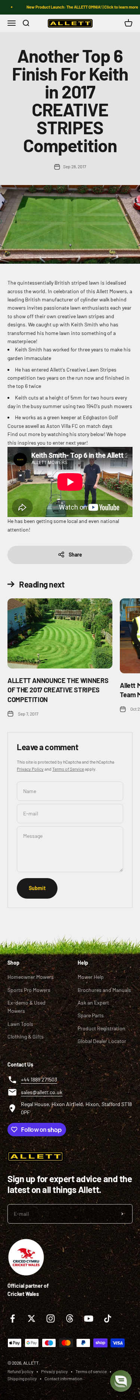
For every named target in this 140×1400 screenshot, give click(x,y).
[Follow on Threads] (70, 1318)
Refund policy (20, 1371)
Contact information (63, 1378)
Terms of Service (68, 768)
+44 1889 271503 (39, 1079)
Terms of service (91, 1371)
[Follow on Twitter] (32, 1318)
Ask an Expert (93, 1002)
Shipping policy (22, 1378)
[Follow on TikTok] (108, 1318)
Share (75, 554)
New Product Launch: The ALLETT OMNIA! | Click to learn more (79, 6)
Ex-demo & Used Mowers (26, 1006)
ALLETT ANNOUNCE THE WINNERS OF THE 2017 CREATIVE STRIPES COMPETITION (57, 689)
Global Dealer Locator (102, 1041)
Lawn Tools (20, 1024)
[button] (121, 1381)
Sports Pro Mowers (28, 990)
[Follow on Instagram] (51, 1318)
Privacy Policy (30, 768)
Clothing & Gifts (25, 1036)
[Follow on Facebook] (12, 1318)
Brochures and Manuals (104, 990)
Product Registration (101, 1028)
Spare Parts (91, 1015)
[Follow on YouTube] (89, 1318)
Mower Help (91, 977)
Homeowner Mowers (30, 977)
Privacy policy (54, 1371)
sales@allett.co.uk (41, 1092)
